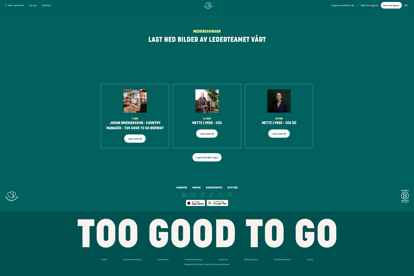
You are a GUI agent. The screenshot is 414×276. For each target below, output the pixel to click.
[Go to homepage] (208, 5)
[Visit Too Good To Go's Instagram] (193, 194)
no (406, 5)
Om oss (33, 5)
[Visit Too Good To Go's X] (229, 194)
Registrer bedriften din (343, 5)
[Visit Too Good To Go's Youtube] (220, 194)
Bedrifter (46, 5)
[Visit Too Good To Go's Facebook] (202, 194)
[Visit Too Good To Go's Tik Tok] (211, 194)
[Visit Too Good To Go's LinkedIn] (184, 194)
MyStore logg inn (369, 5)
